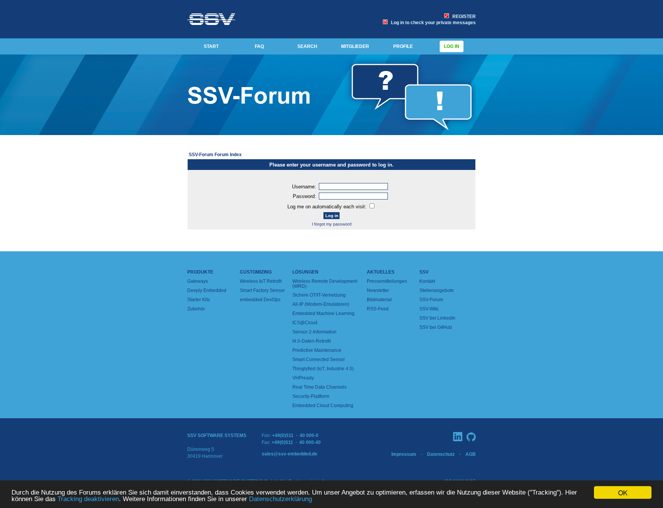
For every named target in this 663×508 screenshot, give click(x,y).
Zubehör (196, 309)
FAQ (259, 46)
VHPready (303, 378)
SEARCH (307, 46)
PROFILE (403, 46)
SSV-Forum (431, 299)
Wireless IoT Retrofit (261, 281)
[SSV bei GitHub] (471, 436)
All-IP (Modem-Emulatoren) (320, 304)
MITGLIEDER (355, 46)
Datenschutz (441, 454)
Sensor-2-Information (314, 332)
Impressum (403, 454)
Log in (451, 46)
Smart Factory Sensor (262, 290)
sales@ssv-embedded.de (289, 454)
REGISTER (463, 16)
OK (622, 492)
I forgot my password (331, 224)
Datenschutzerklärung (280, 499)
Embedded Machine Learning (323, 313)
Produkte (200, 272)
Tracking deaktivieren (88, 499)
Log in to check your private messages (432, 22)
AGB (470, 454)
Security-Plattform (310, 396)
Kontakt (427, 281)
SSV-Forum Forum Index (215, 154)
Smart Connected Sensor (318, 359)
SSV (424, 272)
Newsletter (378, 290)
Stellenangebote (436, 290)
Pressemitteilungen (387, 281)
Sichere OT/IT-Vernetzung (319, 295)
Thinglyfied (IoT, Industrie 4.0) (323, 368)
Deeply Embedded (206, 290)
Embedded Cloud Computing (322, 405)
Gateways (197, 281)
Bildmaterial (379, 299)
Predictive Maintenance (316, 350)
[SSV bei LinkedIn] (457, 436)
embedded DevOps (260, 299)
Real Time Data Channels (319, 387)
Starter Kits (198, 299)
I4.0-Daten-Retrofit (311, 341)
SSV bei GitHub (435, 327)
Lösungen (305, 272)
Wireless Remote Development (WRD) (324, 284)
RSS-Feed (378, 309)
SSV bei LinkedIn (437, 318)
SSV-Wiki (429, 309)
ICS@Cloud (304, 322)
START (211, 46)
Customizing (256, 272)
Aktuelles (380, 272)
